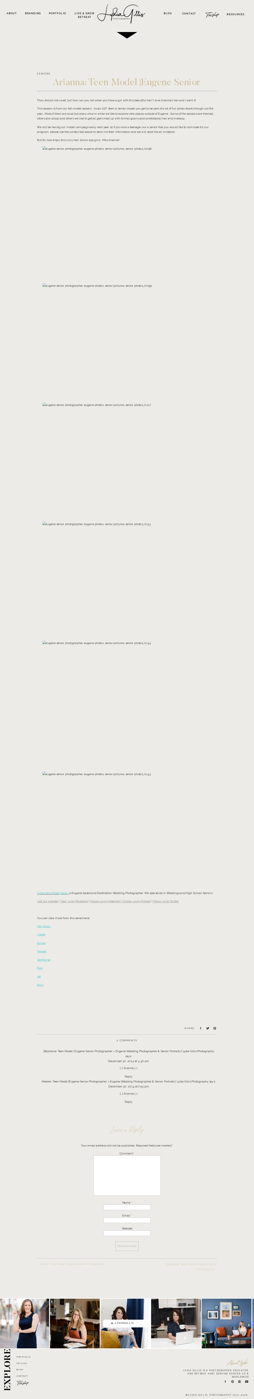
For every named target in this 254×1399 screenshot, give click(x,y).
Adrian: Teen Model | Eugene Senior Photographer (72, 1263)
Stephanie (43, 959)
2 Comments (127, 1040)
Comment (127, 1153)
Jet (39, 976)
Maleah (42, 951)
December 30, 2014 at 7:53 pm (128, 1086)
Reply (128, 1076)
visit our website (47, 901)
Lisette (41, 934)
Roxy (40, 984)
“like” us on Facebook (74, 901)
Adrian (41, 943)
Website (127, 1228)
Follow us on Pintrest (136, 901)
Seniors (43, 73)
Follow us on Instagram (105, 901)
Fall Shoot (44, 926)
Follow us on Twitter (166, 901)
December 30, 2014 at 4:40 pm (128, 1061)
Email (126, 1215)
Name (127, 1202)
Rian (40, 968)
